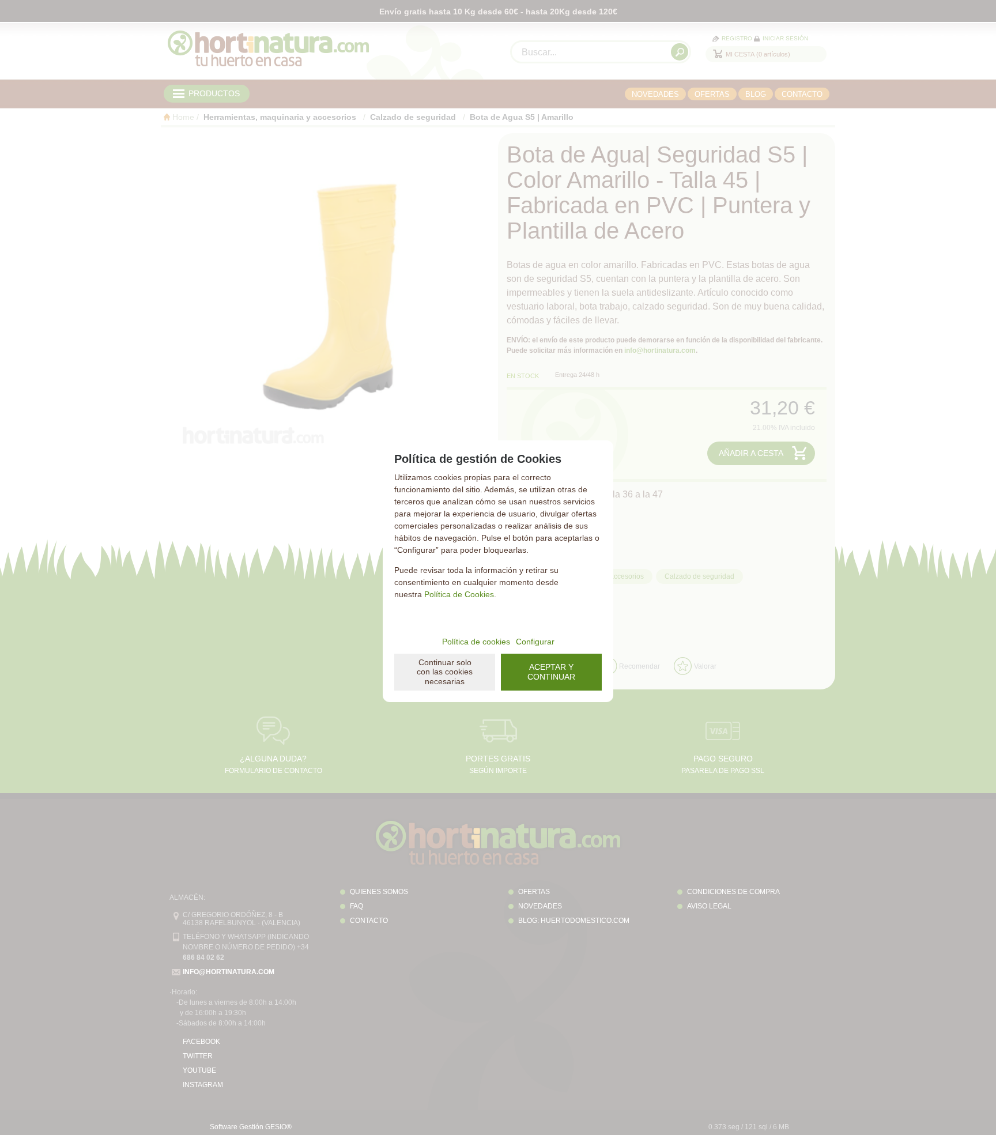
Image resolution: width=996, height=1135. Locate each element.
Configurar (535, 641)
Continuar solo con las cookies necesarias (445, 672)
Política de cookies (476, 641)
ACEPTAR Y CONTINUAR (551, 671)
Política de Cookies (459, 594)
